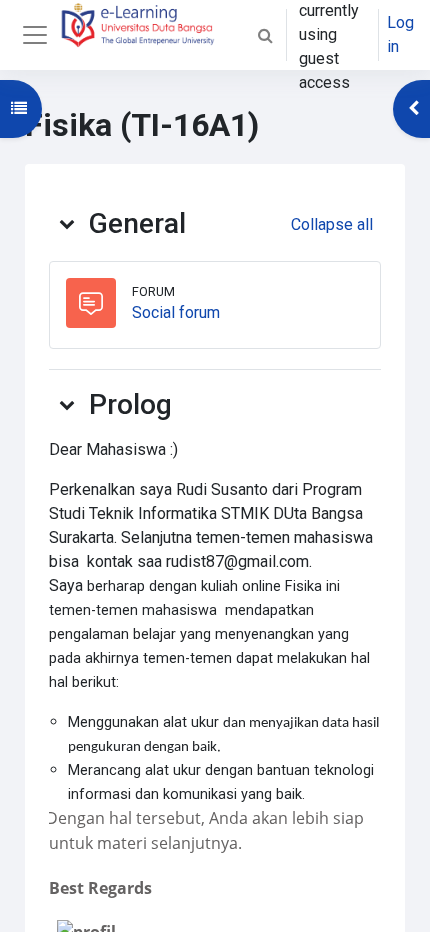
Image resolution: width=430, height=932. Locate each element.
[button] (265, 35)
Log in (400, 34)
